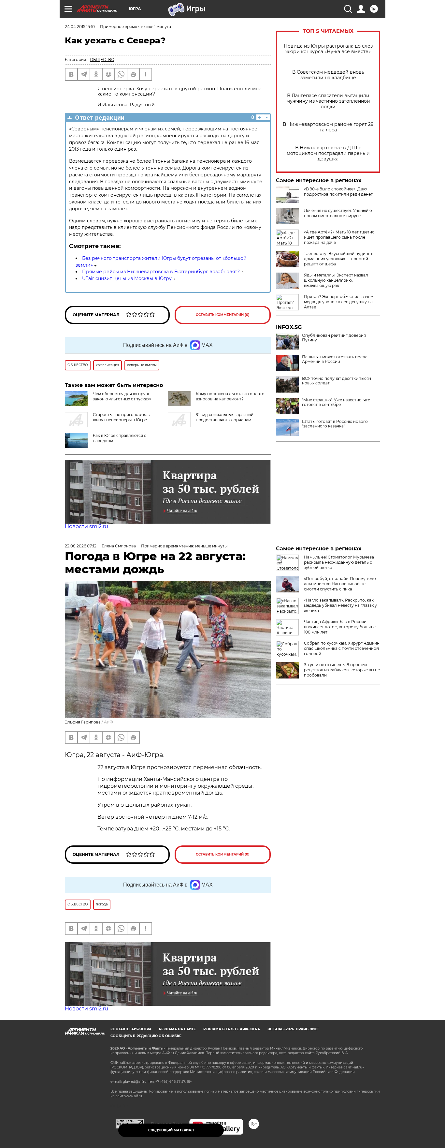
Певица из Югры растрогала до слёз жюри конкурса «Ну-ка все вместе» (328, 48)
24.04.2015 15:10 (80, 26)
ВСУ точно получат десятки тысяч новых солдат (336, 380)
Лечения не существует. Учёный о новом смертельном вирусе (338, 213)
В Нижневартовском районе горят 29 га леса (328, 127)
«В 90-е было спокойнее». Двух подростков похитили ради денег (338, 191)
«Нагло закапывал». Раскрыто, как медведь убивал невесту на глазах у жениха (340, 605)
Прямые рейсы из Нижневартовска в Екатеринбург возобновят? (161, 272)
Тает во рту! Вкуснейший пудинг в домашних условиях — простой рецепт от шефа (338, 258)
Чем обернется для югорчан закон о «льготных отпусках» (122, 396)
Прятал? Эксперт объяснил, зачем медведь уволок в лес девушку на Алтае (338, 301)
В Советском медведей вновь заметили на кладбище (328, 75)
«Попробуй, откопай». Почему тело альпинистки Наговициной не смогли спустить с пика (340, 583)
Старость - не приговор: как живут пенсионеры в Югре (121, 417)
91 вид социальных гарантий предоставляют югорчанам (224, 417)
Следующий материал (171, 1130)
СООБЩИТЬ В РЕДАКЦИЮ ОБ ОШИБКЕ (145, 1036)
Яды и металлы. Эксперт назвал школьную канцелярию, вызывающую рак (336, 280)
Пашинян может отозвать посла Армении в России (334, 359)
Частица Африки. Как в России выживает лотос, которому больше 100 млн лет (340, 626)
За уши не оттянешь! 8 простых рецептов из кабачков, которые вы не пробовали (342, 670)
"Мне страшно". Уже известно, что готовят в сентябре (336, 402)
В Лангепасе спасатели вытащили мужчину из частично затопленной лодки (328, 101)
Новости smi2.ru (86, 526)
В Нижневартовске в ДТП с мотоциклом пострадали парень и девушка (328, 153)
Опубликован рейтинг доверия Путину (334, 337)
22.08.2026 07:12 (80, 546)
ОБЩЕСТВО (102, 59)
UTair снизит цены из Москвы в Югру (127, 278)
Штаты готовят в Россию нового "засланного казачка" (335, 423)
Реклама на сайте (177, 1029)
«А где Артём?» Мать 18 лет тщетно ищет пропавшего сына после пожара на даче (339, 237)
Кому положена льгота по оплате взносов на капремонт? (230, 396)
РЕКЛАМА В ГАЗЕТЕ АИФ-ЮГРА (231, 1029)
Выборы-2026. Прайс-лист (293, 1029)
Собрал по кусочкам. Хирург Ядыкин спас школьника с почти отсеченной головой (342, 648)
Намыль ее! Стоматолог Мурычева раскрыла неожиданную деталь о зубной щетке (339, 562)
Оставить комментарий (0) (223, 315)
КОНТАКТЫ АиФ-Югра (130, 1029)
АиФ (108, 722)
